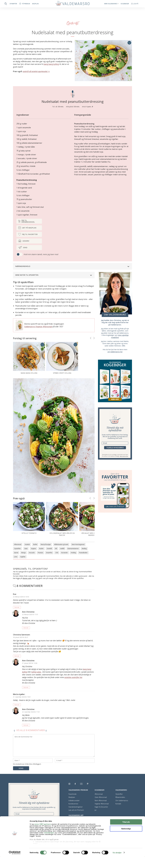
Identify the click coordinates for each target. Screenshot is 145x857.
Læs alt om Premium (76, 810)
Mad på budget (46, 544)
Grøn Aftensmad (101, 797)
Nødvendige (126, 829)
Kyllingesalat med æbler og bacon (62, 534)
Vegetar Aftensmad (102, 804)
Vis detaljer (117, 853)
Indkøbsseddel (74, 801)
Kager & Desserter (101, 807)
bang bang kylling (51, 64)
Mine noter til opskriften (26, 275)
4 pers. (89, 106)
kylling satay (36, 672)
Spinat (16, 553)
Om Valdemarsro (121, 801)
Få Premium (26, 4)
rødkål (62, 548)
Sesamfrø (49, 553)
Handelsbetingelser (76, 807)
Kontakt (118, 804)
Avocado (32, 553)
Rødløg (84, 548)
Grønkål (49, 548)
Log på (135, 4)
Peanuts (40, 553)
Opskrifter (13, 3)
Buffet (35, 544)
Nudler (41, 548)
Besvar (16, 607)
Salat (25, 548)
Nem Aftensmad (101, 801)
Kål (56, 548)
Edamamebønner (73, 548)
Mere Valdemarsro (110, 3)
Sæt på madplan (29, 228)
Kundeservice (73, 804)
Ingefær (22, 557)
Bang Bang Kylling (29, 373)
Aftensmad (17, 544)
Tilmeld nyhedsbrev (115, 447)
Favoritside (72, 794)
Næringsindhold (22, 266)
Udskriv (25, 241)
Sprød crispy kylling (62, 373)
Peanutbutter (83, 553)
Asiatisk (27, 544)
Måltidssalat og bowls (61, 544)
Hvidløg (73, 553)
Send (25, 247)
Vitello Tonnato (29, 533)
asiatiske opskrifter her (73, 677)
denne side (27, 578)
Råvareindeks (120, 797)
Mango (23, 553)
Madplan (35, 3)
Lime (15, 557)
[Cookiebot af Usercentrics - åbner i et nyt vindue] (15, 852)
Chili (56, 553)
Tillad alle (126, 822)
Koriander (64, 553)
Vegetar (33, 548)
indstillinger (49, 833)
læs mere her (124, 456)
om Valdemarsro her (115, 352)
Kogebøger (125, 3)
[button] (90, 338)
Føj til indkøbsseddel (28, 221)
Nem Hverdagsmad (78, 544)
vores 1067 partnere (42, 824)
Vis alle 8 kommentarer (30, 730)
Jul (95, 810)
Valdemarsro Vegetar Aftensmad (38, 326)
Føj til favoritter (29, 234)
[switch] (66, 852)
